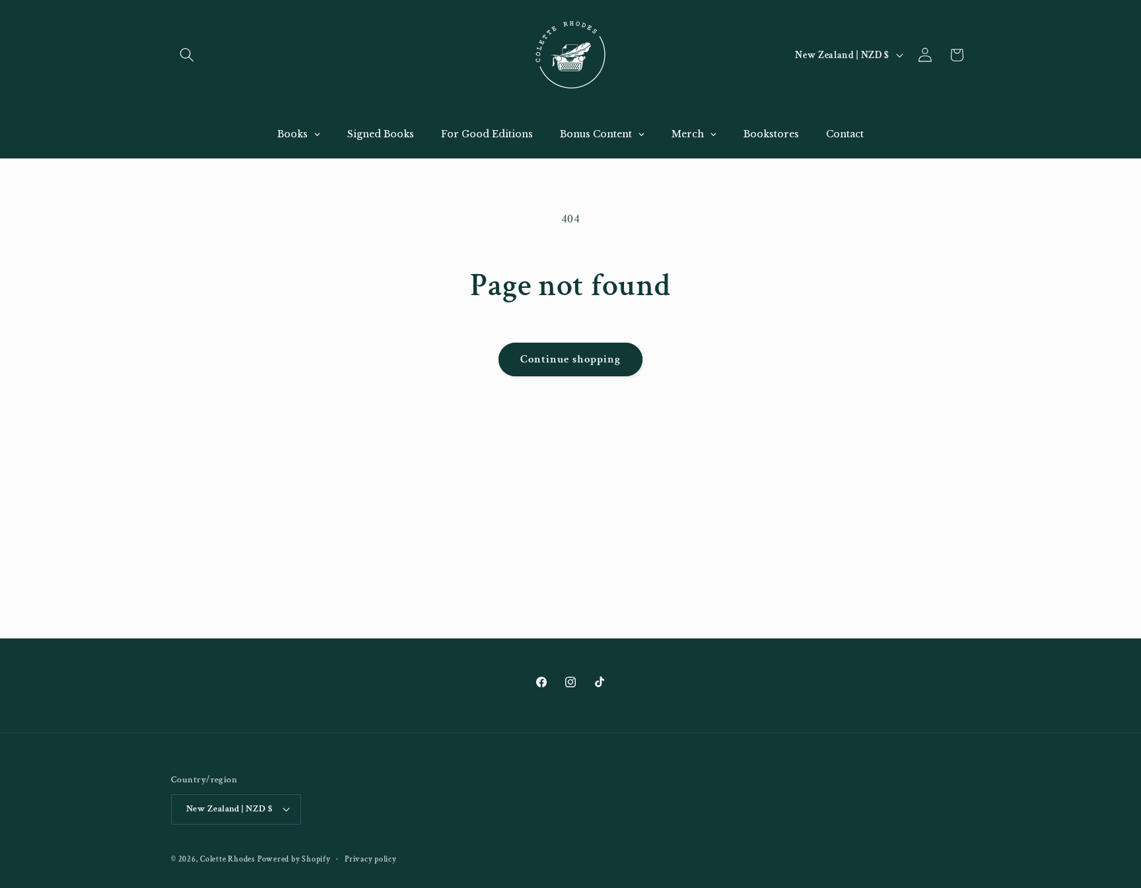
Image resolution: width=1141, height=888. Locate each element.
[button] (187, 55)
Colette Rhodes (227, 859)
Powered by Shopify (294, 859)
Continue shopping (570, 359)
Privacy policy (371, 859)
